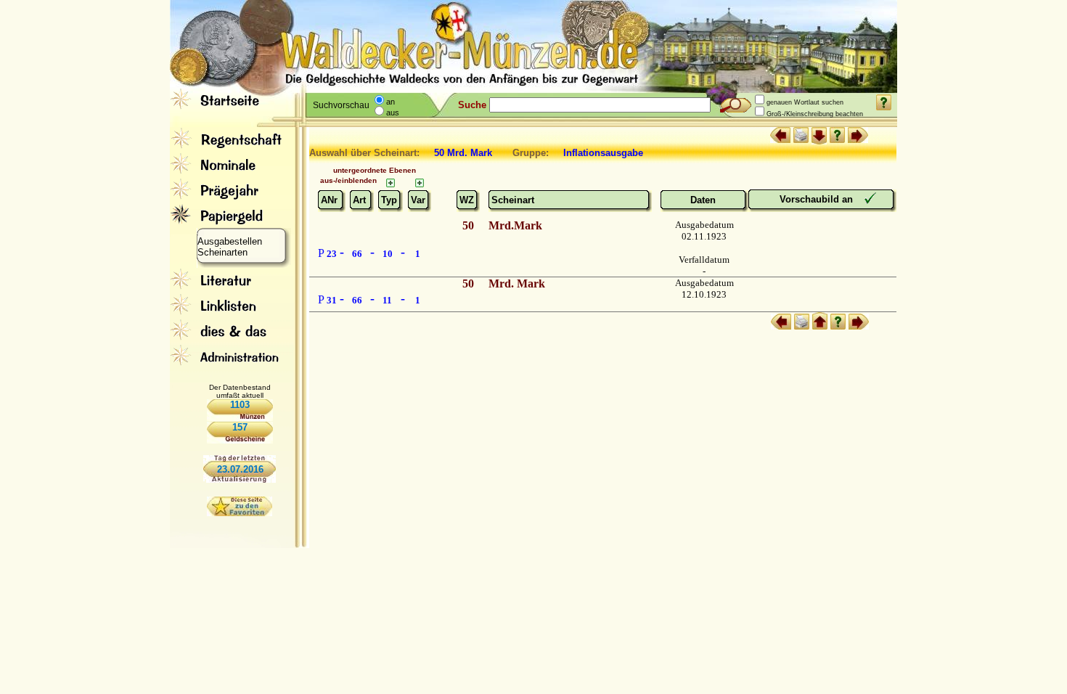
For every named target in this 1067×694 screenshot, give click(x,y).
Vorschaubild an (818, 199)
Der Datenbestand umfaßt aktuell (240, 391)
